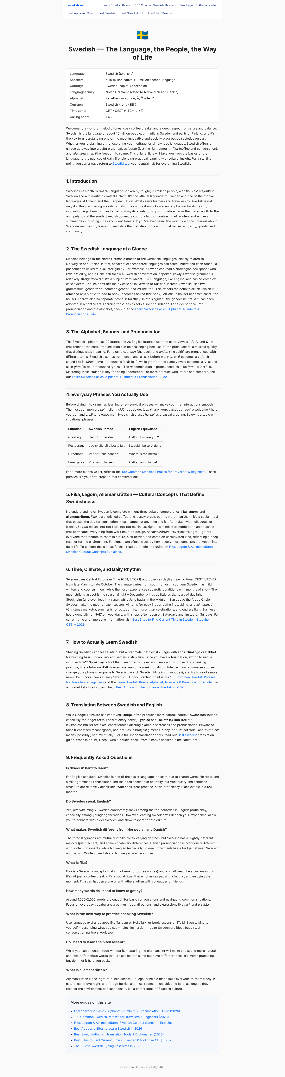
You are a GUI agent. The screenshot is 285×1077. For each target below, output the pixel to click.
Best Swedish (107, 13)
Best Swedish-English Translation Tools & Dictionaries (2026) (119, 1034)
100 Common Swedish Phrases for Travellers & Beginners (163, 472)
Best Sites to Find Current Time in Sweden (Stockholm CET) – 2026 (124, 1040)
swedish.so (75, 5)
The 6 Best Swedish (160, 13)
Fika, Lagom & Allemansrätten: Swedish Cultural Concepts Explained (124, 1023)
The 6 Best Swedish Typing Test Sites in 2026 (107, 1046)
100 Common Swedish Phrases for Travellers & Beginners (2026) (121, 1017)
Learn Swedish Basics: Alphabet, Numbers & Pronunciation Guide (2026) (127, 1011)
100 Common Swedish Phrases (154, 5)
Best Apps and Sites (80, 13)
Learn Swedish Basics (116, 5)
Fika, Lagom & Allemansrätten (198, 5)
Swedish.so (121, 163)
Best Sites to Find (132, 13)
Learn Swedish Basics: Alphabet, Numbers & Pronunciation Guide (119, 377)
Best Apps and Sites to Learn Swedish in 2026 (150, 687)
